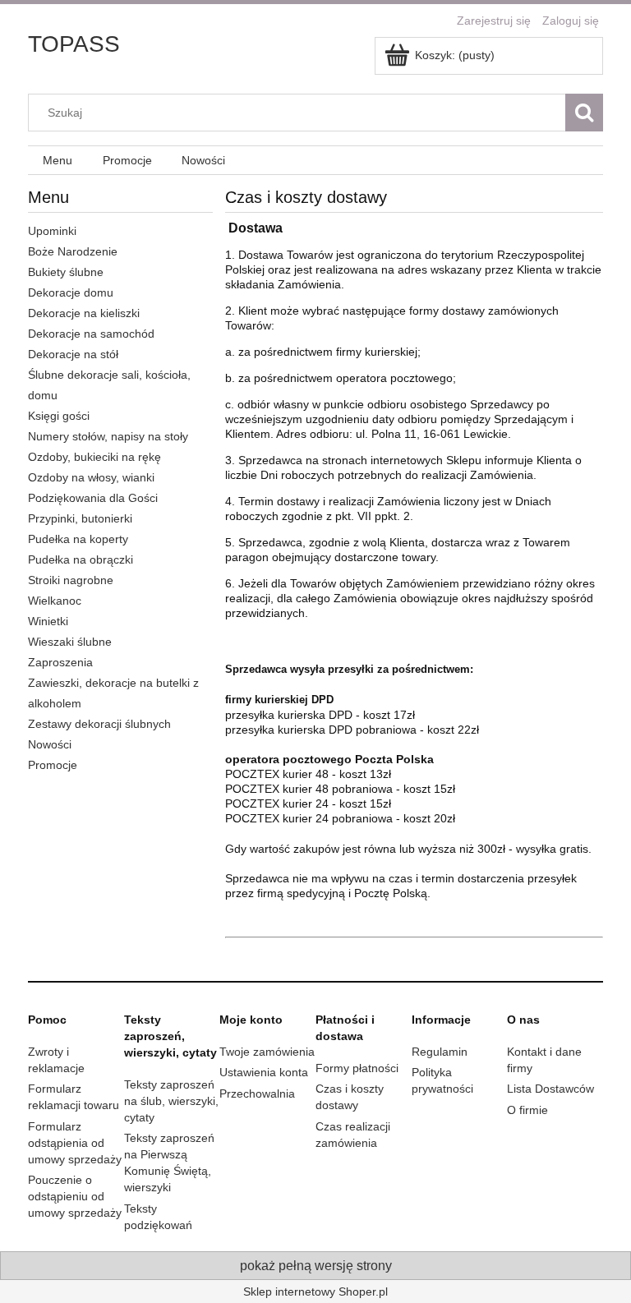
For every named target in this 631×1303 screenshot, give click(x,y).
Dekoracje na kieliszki (84, 313)
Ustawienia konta (263, 1072)
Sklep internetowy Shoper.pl (315, 1291)
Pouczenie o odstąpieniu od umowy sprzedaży (75, 1196)
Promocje (52, 764)
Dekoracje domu (70, 292)
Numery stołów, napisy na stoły (108, 436)
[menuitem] (57, 160)
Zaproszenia (60, 662)
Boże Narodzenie (72, 251)
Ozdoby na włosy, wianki (91, 477)
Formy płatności (357, 1068)
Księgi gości (59, 415)
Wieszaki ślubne (70, 641)
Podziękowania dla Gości (93, 497)
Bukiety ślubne (66, 272)
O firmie (527, 1110)
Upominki (52, 230)
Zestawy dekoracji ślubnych (99, 723)
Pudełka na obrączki (80, 559)
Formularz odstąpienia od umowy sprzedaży (75, 1143)
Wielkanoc (54, 600)
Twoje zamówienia (267, 1051)
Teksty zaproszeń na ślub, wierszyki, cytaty (171, 1101)
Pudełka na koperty (78, 539)
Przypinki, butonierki (80, 518)
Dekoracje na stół (73, 354)
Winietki (48, 621)
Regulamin (439, 1051)
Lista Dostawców (550, 1088)
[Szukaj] (584, 112)
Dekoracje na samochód (91, 333)
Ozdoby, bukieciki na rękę (94, 456)
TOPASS (74, 44)
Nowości (49, 744)
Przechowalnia (257, 1093)
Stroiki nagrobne (70, 580)
